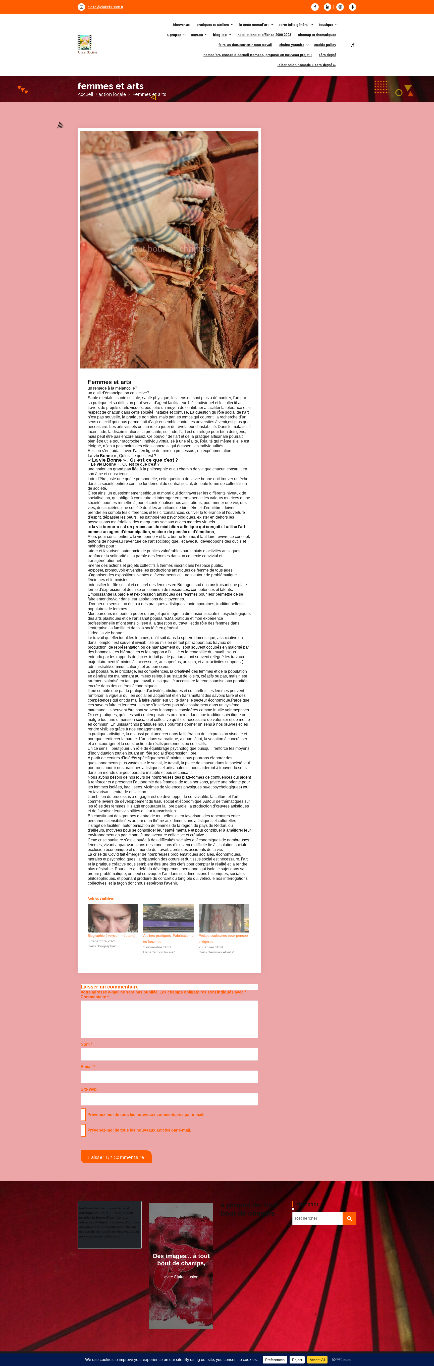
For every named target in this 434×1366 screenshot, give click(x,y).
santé (189, 378)
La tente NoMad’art (253, 25)
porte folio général (294, 25)
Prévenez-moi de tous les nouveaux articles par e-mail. (139, 1130)
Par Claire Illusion (148, 373)
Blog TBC (219, 35)
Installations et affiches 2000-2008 (264, 35)
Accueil (85, 94)
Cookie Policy (325, 45)
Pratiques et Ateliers (213, 25)
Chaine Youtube (291, 45)
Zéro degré (327, 55)
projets (178, 378)
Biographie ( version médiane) (112, 936)
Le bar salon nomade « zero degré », (307, 65)
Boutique (326, 25)
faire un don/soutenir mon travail (245, 45)
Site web (89, 1089)
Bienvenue (181, 25)
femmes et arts (149, 378)
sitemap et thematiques (317, 35)
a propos (174, 35)
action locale (112, 94)
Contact (197, 35)
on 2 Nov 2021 (114, 373)
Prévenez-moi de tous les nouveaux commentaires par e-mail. (145, 1114)
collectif (130, 378)
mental (167, 378)
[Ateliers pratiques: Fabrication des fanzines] (168, 918)
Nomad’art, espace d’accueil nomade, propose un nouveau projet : (257, 55)
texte (199, 378)
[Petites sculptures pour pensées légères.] (224, 918)
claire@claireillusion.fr (105, 7)
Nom (86, 1044)
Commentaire (95, 997)
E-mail (88, 1067)
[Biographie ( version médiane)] (113, 918)
